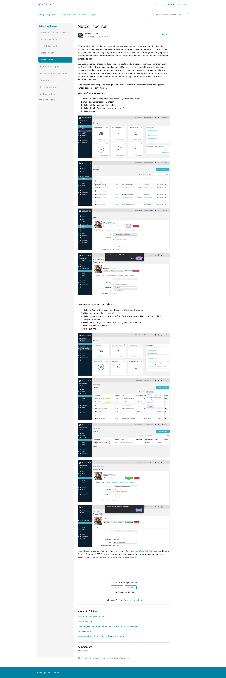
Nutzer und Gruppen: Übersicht (54, 32)
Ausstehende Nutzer (49, 87)
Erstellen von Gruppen (50, 66)
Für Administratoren (68, 15)
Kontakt (171, 4)
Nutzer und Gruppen (87, 15)
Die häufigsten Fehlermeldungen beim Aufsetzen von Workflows (107, 626)
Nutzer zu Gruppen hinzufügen (54, 73)
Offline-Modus (84, 631)
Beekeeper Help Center (46, 15)
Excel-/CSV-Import (48, 46)
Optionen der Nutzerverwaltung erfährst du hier (113, 557)
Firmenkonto (45, 80)
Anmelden (182, 4)
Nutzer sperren (46, 59)
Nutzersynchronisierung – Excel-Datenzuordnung (101, 636)
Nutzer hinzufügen (48, 39)
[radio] (117, 587)
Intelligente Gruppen (49, 94)
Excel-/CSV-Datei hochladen (146, 551)
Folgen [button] (164, 34)
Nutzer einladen (47, 53)
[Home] (46, 6)
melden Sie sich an (89, 658)
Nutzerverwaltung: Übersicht (91, 616)
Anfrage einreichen (133, 600)
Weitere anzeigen (46, 99)
